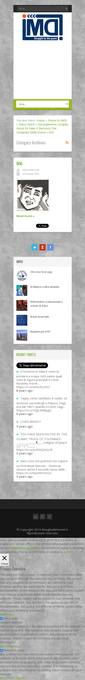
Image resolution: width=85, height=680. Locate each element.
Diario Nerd (26, 124)
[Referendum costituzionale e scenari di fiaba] (21, 305)
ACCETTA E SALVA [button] (12, 678)
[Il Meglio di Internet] (43, 36)
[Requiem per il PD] (21, 335)
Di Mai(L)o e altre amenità (44, 286)
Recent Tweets (26, 354)
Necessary (10, 618)
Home (40, 120)
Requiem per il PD (40, 331)
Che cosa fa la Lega (41, 271)
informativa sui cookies (25, 548)
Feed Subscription (67, 142)
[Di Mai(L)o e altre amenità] (21, 290)
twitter (34, 247)
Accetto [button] (69, 552)
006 (19, 163)
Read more (25, 216)
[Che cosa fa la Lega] (21, 275)
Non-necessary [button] (10, 646)
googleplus (42, 247)
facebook (50, 247)
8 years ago (24, 390)
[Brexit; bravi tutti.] (21, 320)
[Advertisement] (42, 70)
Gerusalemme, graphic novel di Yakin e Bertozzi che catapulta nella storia (42, 128)
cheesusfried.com (31, 170)
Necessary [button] (7, 614)
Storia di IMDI (57, 120)
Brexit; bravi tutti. (39, 316)
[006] (42, 196)
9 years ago (24, 426)
